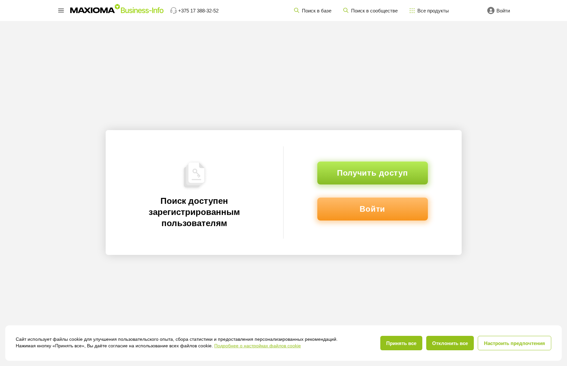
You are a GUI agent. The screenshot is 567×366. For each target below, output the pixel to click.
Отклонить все (450, 343)
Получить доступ (372, 172)
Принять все (401, 343)
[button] (61, 10)
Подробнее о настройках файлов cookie (257, 345)
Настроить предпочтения (514, 343)
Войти (372, 208)
